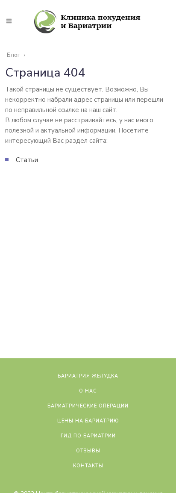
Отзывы (88, 451)
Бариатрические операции (88, 406)
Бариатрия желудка (88, 376)
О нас (88, 391)
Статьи (27, 160)
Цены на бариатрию (88, 421)
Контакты (88, 466)
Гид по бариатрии (88, 436)
